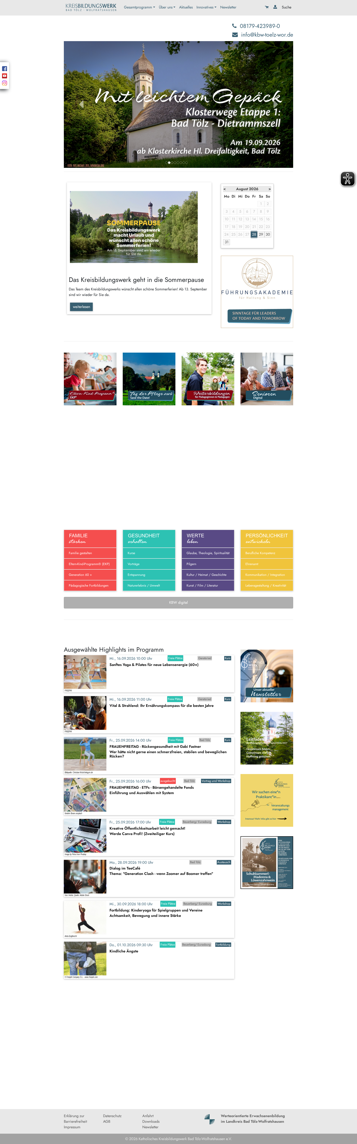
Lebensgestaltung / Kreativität (265, 585)
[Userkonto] (275, 8)
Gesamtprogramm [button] (138, 7)
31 (226, 242)
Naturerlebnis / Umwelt (144, 585)
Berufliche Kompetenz (260, 553)
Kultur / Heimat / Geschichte (206, 574)
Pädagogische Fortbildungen (88, 585)
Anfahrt (148, 1116)
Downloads (150, 1121)
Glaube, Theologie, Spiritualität (208, 553)
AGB (106, 1121)
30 (268, 234)
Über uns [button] (166, 7)
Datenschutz (112, 1116)
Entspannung (136, 574)
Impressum (72, 1127)
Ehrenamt (251, 564)
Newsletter (228, 7)
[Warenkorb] (267, 8)
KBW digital (178, 602)
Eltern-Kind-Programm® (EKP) (89, 564)
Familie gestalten (80, 553)
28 (254, 234)
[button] (81, 104)
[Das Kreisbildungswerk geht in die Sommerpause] (139, 227)
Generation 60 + (80, 574)
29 (261, 234)
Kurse (131, 553)
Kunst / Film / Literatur (202, 585)
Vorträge (133, 564)
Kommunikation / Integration (265, 574)
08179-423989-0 (260, 26)
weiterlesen (81, 306)
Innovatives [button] (204, 7)
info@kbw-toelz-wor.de (267, 35)
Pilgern (191, 564)
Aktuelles (186, 7)
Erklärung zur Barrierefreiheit (75, 1118)
